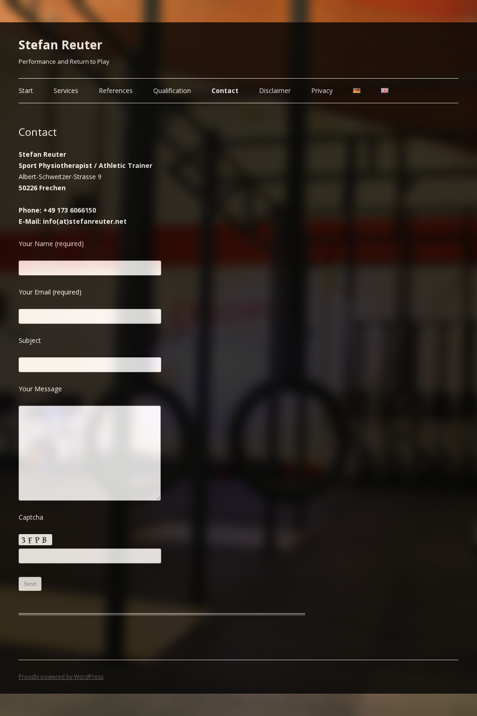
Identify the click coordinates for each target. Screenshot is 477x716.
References (116, 90)
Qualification (172, 90)
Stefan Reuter (60, 44)
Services (66, 90)
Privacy (322, 90)
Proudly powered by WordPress (61, 677)
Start (26, 90)
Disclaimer (275, 90)
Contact (224, 90)
